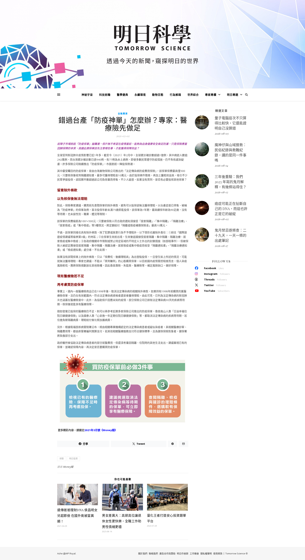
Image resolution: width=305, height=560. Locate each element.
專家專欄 (210, 94)
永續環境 (140, 94)
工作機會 (194, 553)
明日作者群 (182, 553)
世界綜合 (193, 94)
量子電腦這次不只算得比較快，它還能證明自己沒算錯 (230, 122)
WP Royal (70, 553)
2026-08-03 (221, 133)
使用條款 (217, 553)
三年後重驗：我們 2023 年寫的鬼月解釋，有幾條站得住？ (230, 181)
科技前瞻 (104, 94)
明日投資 (73, 458)
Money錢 (68, 466)
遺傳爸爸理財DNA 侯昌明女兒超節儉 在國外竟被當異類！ (77, 515)
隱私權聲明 (206, 553)
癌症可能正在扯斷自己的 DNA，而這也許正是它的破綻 (231, 208)
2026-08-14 (221, 165)
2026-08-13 (221, 192)
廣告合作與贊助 (167, 553)
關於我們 (142, 553)
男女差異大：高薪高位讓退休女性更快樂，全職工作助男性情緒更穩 (121, 521)
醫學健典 (122, 94)
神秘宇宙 (87, 94)
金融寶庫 (123, 113)
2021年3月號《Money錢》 (100, 430)
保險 (61, 458)
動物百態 (157, 94)
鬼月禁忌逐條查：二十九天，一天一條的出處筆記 (230, 235)
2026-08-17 (221, 246)
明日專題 (232, 94)
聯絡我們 (153, 553)
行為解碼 (175, 94)
